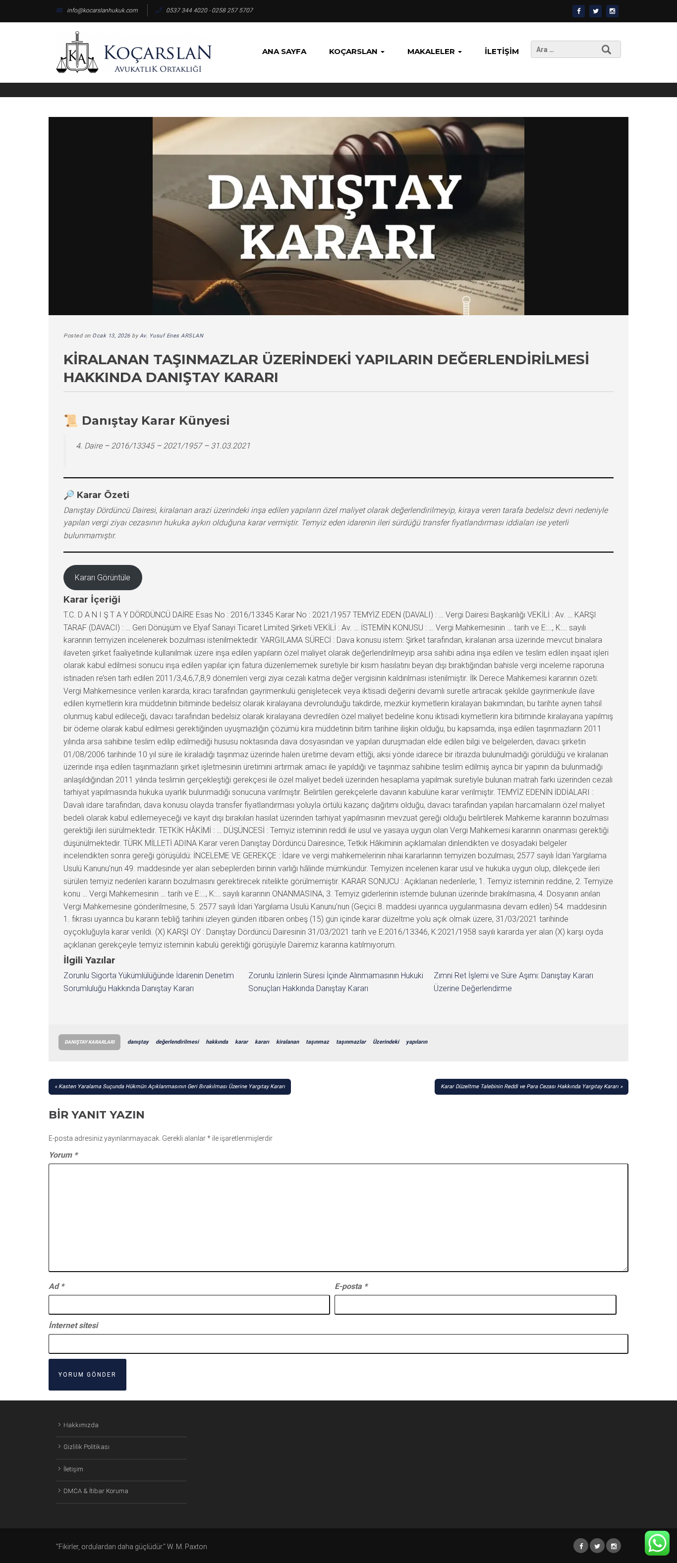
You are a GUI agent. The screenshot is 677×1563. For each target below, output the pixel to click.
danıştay (138, 1042)
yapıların (416, 1042)
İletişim (502, 51)
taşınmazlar (351, 1042)
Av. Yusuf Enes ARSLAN (172, 336)
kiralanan (287, 1042)
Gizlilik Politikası (86, 1447)
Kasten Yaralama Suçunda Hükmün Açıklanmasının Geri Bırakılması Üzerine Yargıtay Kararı (171, 1086)
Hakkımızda (81, 1425)
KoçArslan (354, 51)
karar (241, 1042)
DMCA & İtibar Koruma (95, 1491)
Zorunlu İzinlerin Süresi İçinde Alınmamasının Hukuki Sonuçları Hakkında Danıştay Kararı (335, 982)
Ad (56, 1286)
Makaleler (432, 51)
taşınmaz (317, 1042)
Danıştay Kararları (89, 1042)
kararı (262, 1042)
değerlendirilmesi (177, 1042)
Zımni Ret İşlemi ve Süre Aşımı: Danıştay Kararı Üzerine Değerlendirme (513, 982)
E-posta (351, 1286)
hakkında (217, 1042)
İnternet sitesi (73, 1325)
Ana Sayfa (284, 51)
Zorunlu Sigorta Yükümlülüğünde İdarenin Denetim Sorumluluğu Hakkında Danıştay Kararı (148, 982)
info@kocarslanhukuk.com (102, 10)
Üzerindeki (386, 1042)
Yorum (63, 1155)
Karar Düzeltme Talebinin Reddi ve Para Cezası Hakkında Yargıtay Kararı (530, 1086)
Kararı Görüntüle (102, 577)
